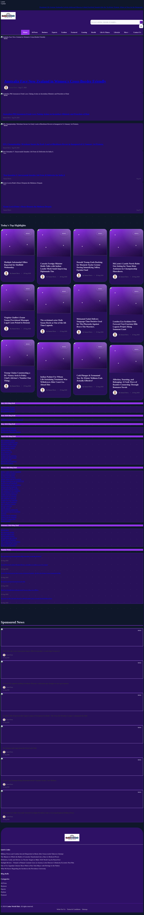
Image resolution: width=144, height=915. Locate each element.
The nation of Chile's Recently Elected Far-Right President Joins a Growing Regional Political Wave (26, 598)
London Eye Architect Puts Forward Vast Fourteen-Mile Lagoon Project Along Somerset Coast (125, 325)
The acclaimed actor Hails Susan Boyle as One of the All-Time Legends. (53, 322)
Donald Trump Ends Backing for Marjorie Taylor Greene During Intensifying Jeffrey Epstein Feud (89, 266)
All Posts (4, 883)
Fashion (3, 892)
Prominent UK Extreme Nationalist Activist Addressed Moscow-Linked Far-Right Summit (53, 7)
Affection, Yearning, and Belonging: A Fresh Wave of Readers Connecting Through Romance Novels (126, 383)
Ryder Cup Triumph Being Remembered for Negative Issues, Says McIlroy (20, 590)
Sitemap (84, 909)
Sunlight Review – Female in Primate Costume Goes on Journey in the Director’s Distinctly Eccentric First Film (37, 863)
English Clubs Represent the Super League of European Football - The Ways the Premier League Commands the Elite (31, 573)
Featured (4, 895)
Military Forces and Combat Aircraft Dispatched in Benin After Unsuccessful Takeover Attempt (32, 854)
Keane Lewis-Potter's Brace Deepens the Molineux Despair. (27, 206)
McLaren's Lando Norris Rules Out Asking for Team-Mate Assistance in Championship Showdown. (126, 267)
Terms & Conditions (73, 909)
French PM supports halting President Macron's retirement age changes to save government (24, 564)
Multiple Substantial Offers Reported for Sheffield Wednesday (16, 264)
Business (4, 886)
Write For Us (61, 909)
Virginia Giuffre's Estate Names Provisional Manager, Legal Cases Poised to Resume (17, 320)
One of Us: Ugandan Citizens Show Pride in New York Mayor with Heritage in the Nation (30, 866)
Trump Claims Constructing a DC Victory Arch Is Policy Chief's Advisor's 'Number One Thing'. (17, 377)
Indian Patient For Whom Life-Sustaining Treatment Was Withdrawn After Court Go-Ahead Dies (53, 381)
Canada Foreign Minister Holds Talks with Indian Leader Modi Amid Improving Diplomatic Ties (53, 267)
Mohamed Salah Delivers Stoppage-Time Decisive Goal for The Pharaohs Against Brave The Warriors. (89, 323)
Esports (3, 889)
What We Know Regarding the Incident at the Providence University (23, 868)
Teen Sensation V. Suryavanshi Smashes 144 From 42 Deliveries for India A (34, 175)
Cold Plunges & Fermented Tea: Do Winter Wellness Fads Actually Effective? (89, 378)
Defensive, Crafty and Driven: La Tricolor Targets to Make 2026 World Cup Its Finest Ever (31, 860)
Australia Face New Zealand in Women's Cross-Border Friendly (55, 81)
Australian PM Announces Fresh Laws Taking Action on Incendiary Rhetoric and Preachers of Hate (46, 114)
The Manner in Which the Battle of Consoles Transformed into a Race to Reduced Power (30, 857)
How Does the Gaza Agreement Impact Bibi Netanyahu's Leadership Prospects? (21, 556)
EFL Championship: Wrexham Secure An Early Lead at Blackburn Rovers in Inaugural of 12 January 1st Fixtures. (53, 144)
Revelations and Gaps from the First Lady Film (13, 581)
